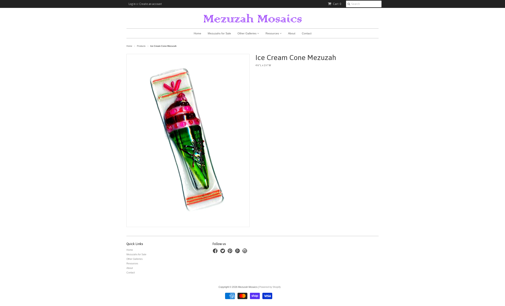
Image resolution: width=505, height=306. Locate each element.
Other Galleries (247, 33)
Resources (273, 33)
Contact (306, 33)
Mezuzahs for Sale (219, 33)
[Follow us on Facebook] (216, 252)
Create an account (150, 4)
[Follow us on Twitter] (223, 252)
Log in (132, 4)
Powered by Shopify (270, 287)
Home (197, 33)
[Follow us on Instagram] (245, 252)
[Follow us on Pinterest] (231, 252)
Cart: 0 (336, 4)
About (291, 33)
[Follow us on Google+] (238, 252)
